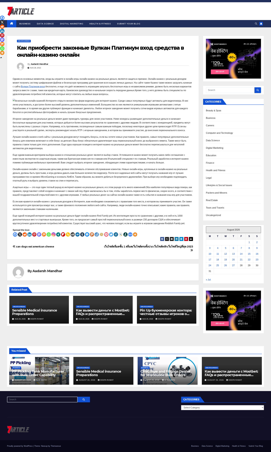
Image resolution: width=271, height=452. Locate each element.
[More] (135, 234)
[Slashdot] (125, 234)
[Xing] (58, 234)
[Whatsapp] (49, 234)
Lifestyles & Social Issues (219, 185)
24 (210, 265)
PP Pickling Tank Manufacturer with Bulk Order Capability (38, 373)
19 (225, 259)
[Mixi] (101, 234)
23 (257, 259)
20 (233, 259)
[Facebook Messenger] (87, 234)
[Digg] (116, 234)
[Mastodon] (39, 234)
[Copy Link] (68, 234)
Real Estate (212, 200)
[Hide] (1, 58)
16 (257, 254)
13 (233, 254)
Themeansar (56, 446)
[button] (256, 23)
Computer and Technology (219, 133)
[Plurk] (92, 234)
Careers (210, 125)
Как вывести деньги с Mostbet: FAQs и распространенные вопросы (102, 313)
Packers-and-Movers (216, 193)
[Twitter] (111, 234)
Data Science (45, 23)
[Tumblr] (82, 234)
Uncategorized (24, 41)
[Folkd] (77, 234)
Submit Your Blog (128, 23)
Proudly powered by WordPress (20, 446)
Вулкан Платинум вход (33, 86)
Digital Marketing (71, 23)
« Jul (208, 279)
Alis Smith (41, 380)
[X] (20, 234)
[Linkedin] (29, 234)
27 (233, 265)
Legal (209, 178)
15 (249, 254)
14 (241, 254)
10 (210, 254)
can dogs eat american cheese (34, 246)
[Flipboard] (63, 234)
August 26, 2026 (87, 380)
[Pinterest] (34, 234)
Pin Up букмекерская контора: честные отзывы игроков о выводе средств (166, 313)
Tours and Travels (215, 208)
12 (225, 254)
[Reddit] (25, 234)
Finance (210, 163)
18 (217, 259)
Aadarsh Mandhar (39, 64)
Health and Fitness (215, 170)
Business (25, 23)
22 (249, 259)
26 (225, 265)
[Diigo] (97, 234)
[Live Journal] (121, 234)
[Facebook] (15, 234)
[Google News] (130, 234)
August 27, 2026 (23, 380)
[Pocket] (106, 234)
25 (217, 265)
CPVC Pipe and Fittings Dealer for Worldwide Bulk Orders (165, 373)
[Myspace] (73, 234)
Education (211, 155)
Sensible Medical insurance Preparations (34, 312)
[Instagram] (53, 234)
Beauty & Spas (213, 110)
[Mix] (44, 234)
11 (218, 254)
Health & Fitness (100, 23)
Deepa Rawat (37, 319)
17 (210, 259)
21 (241, 259)
